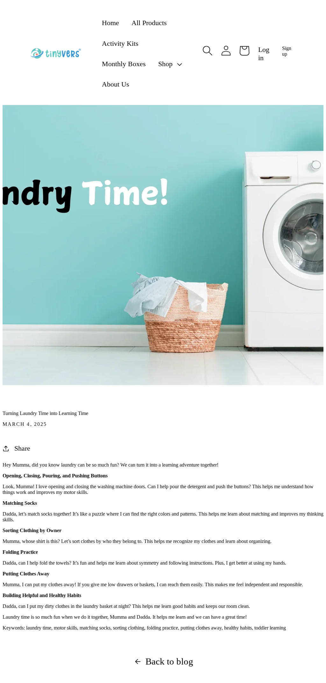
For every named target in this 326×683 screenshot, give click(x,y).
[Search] (207, 50)
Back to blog (169, 661)
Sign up (286, 51)
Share (22, 448)
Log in (263, 54)
